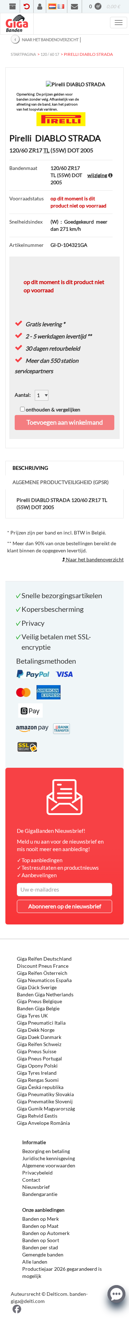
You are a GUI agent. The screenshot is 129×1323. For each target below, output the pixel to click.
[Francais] (61, 6)
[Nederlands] (52, 6)
